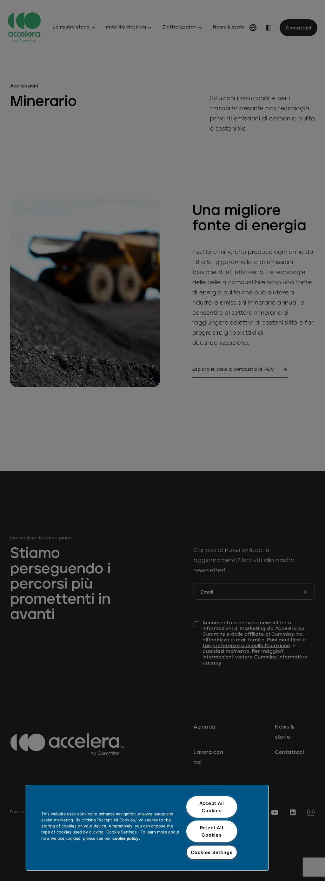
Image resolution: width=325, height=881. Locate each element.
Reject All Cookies (211, 831)
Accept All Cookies (211, 807)
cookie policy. (126, 838)
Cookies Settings (212, 852)
